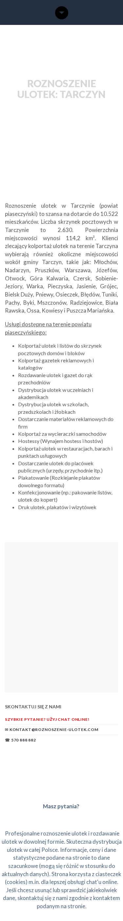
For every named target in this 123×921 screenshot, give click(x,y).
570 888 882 (23, 740)
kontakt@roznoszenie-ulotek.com (54, 729)
